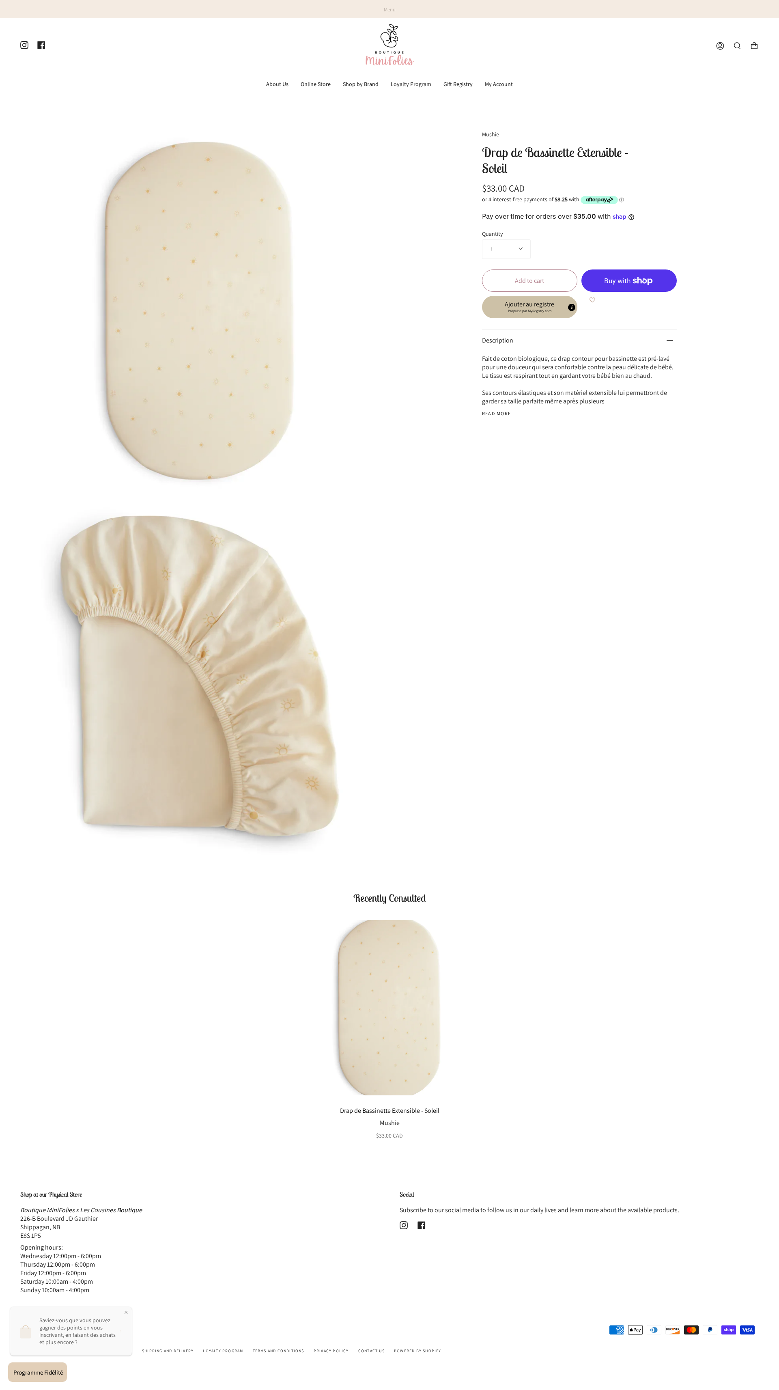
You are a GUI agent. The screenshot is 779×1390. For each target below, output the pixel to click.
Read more (496, 413)
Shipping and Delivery (168, 1350)
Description (497, 340)
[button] (529, 307)
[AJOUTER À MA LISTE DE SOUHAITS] (592, 300)
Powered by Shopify (417, 1350)
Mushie (490, 134)
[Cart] (754, 46)
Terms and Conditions (278, 1350)
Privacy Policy (331, 1350)
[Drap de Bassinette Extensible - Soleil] (389, 1007)
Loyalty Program (223, 1350)
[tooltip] (571, 307)
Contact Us (371, 1350)
